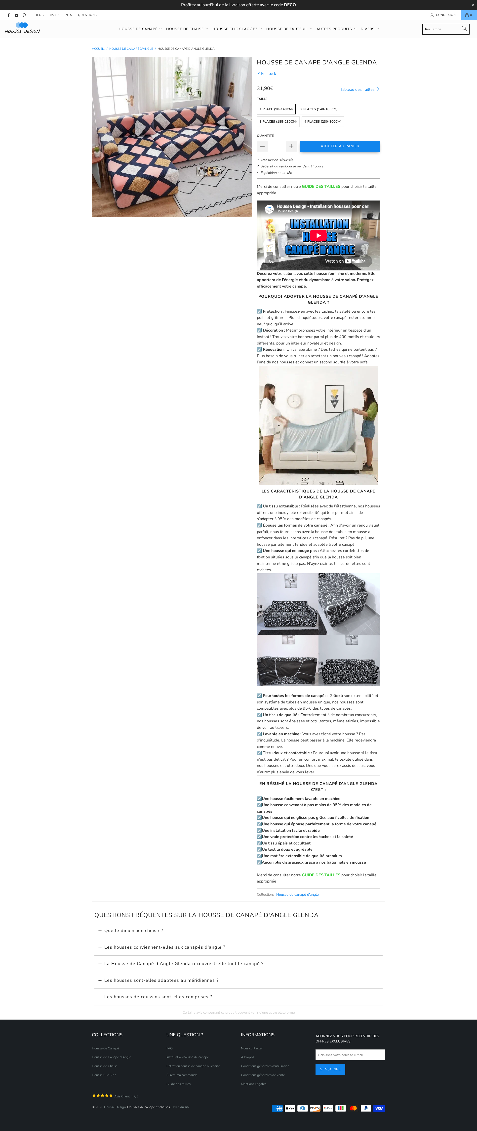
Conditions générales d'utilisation (265, 1066)
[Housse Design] (40, 27)
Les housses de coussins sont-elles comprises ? (158, 997)
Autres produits (335, 29)
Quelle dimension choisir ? (133, 931)
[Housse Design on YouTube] (16, 15)
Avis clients (61, 15)
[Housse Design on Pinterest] (24, 15)
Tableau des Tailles (358, 89)
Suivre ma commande (182, 1075)
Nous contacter (252, 1048)
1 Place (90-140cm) (276, 109)
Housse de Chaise (185, 29)
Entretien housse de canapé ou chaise (193, 1066)
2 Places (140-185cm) (319, 109)
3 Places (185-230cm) (278, 121)
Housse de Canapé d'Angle (111, 1057)
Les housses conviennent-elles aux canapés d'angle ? (164, 947)
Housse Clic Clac (104, 1075)
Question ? (87, 15)
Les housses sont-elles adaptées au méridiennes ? (161, 980)
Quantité (265, 136)
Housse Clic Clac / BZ (235, 29)
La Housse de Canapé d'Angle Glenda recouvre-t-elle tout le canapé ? (184, 964)
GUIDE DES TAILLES (321, 186)
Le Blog (37, 15)
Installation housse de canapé (187, 1057)
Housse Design (115, 1107)
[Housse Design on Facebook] (8, 15)
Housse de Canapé (139, 29)
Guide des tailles (178, 1084)
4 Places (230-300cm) (323, 121)
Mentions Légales (253, 1084)
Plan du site (181, 1107)
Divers (368, 29)
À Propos (247, 1057)
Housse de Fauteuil (287, 29)
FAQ (169, 1048)
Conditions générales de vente (263, 1075)
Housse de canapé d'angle (297, 894)
